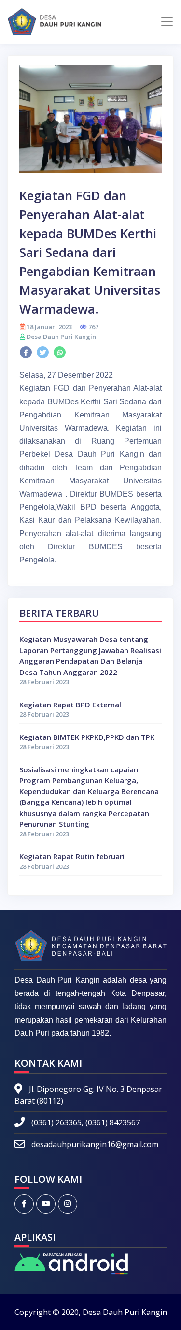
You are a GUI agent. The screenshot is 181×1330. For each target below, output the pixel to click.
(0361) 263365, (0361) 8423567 (84, 1122)
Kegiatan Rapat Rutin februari (72, 856)
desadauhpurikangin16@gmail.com (94, 1144)
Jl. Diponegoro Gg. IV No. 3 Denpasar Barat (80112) (88, 1095)
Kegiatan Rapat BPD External (70, 704)
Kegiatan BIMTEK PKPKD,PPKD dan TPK (86, 737)
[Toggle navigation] (167, 21)
